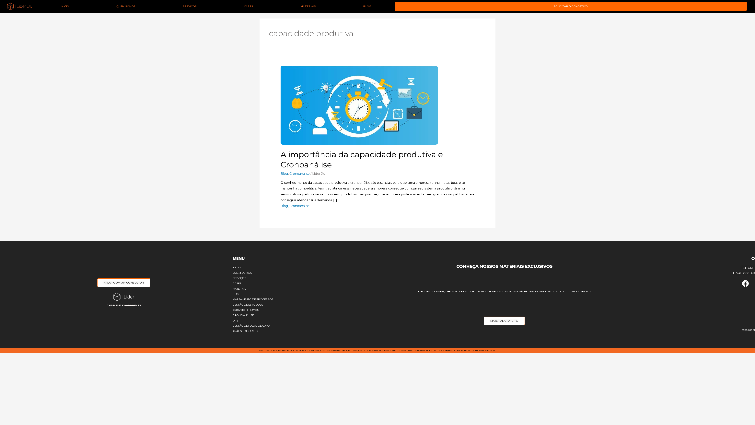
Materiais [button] (308, 6)
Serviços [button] (190, 6)
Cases (248, 6)
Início (65, 6)
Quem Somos (125, 6)
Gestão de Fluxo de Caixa (251, 325)
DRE (235, 320)
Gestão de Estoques (248, 304)
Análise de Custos (246, 331)
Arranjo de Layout (247, 309)
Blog (367, 6)
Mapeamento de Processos (253, 299)
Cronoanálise (299, 174)
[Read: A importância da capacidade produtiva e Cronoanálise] (359, 105)
